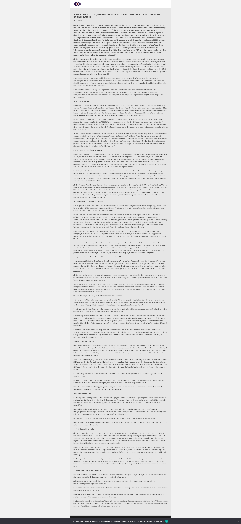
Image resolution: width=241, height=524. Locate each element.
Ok (166, 521)
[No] (239, 521)
